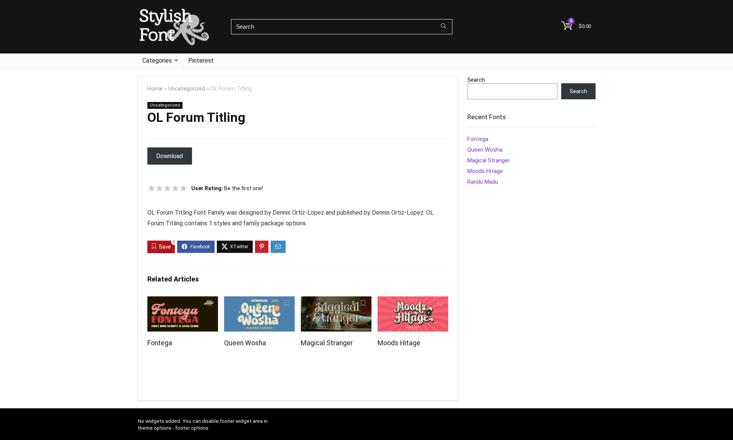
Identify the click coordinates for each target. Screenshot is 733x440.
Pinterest (201, 60)
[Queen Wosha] (259, 301)
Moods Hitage (399, 343)
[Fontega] (182, 301)
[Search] (443, 26)
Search (476, 79)
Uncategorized (186, 89)
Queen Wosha (245, 343)
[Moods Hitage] (413, 301)
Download (169, 156)
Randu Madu (482, 181)
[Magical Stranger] (336, 301)
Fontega (159, 343)
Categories (157, 60)
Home (155, 89)
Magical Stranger (327, 343)
